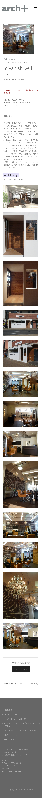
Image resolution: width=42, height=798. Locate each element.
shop (20, 62)
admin (26, 663)
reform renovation (10, 62)
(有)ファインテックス (17, 179)
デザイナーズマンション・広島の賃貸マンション (21, 730)
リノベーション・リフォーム (13, 739)
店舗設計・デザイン (10, 735)
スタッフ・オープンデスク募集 (14, 719)
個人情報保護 (7, 710)
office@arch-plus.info (13, 771)
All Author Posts (21, 669)
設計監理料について (10, 714)
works (25, 62)
